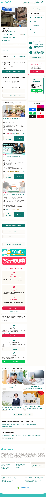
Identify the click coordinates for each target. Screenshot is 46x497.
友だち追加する (14, 361)
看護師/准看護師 (6, 435)
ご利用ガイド (25, 0)
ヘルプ (10, 465)
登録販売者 (38, 435)
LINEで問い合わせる (37, 90)
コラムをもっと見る (36, 57)
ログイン (38, 2)
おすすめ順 (5, 56)
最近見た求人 (27, 2)
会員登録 (42, 2)
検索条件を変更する (13, 232)
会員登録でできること (6, 333)
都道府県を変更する (11, 31)
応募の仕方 (35, 21)
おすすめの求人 (5, 50)
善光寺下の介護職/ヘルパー (7, 424)
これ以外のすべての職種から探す (8, 438)
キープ (33, 2)
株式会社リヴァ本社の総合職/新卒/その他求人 (12, 118)
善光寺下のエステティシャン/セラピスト (19, 424)
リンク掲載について (19, 465)
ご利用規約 (8, 464)
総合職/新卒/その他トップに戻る (14, 96)
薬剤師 (14, 435)
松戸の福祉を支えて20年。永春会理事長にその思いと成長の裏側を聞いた (12, 408)
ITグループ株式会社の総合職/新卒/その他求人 (12, 156)
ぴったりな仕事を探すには (38, 17)
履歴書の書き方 (36, 25)
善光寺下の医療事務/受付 (31, 424)
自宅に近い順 (22, 56)
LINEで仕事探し (18, 0)
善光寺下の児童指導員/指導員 (7, 426)
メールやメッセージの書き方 (38, 29)
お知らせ (7, 468)
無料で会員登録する (13, 308)
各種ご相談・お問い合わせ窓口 (38, 465)
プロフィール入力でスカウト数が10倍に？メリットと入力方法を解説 (12, 386)
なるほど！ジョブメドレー (10, 467)
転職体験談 (3, 468)
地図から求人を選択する (14, 239)
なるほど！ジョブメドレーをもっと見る (23, 414)
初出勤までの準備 (36, 32)
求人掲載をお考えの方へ (31, 0)
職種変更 (22, 0)
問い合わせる (14, 349)
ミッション (3, 467)
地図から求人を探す (37, 9)
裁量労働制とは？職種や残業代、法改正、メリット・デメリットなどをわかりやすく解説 (33, 387)
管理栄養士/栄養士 (29, 435)
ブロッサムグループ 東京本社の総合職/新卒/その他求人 (13, 195)
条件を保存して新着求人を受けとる (14, 44)
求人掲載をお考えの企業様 (20, 464)
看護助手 (21, 435)
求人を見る (19, 138)
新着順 (13, 56)
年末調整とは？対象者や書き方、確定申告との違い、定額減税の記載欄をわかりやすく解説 (33, 407)
